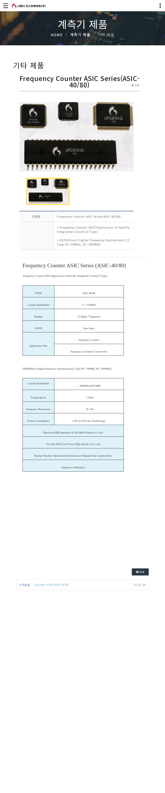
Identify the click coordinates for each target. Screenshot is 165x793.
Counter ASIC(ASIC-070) (51, 585)
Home (57, 34)
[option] (76, 136)
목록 (141, 572)
